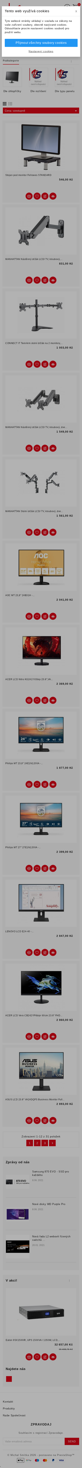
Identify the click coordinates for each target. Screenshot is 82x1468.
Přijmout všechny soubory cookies (41, 42)
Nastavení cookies (41, 51)
